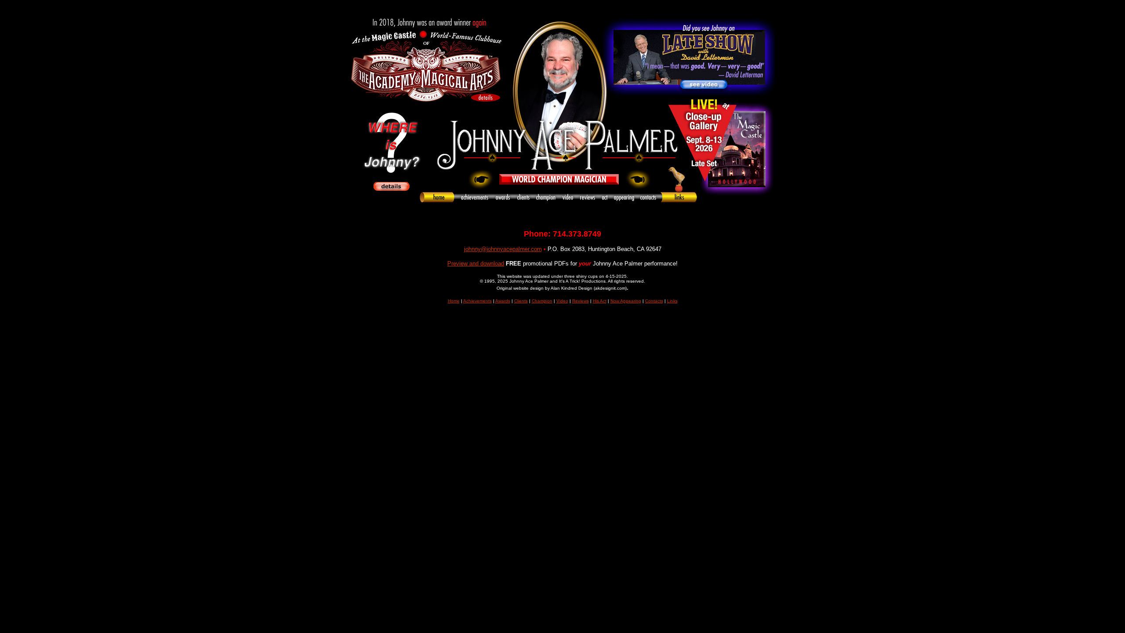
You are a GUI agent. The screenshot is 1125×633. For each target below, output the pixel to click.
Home (454, 300)
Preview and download (475, 263)
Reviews (580, 300)
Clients (521, 300)
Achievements (477, 300)
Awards (502, 300)
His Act (599, 300)
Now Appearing (625, 300)
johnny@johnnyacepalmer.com (503, 249)
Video (562, 300)
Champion (542, 300)
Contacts (654, 300)
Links (672, 300)
